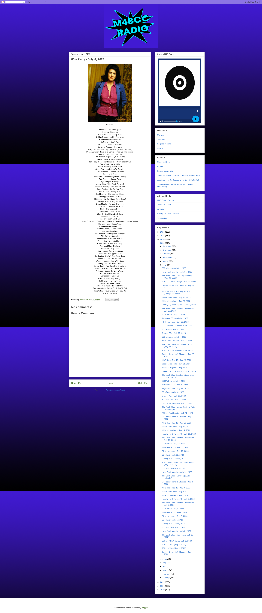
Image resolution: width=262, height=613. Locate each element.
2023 (162, 243)
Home (110, 383)
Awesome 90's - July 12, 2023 (175, 447)
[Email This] (106, 299)
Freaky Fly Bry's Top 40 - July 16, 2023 (179, 434)
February (167, 574)
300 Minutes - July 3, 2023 (173, 527)
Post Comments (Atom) (115, 390)
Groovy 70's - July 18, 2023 (174, 396)
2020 (162, 590)
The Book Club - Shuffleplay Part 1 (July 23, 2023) (177, 345)
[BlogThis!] (109, 299)
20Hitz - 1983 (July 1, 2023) (174, 548)
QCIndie (160, 209)
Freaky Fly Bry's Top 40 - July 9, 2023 (178, 499)
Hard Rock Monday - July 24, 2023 (177, 341)
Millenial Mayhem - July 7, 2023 (175, 495)
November (167, 250)
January (166, 577)
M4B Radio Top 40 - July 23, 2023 (176, 360)
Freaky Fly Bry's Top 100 (168, 214)
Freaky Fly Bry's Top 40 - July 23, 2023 (179, 371)
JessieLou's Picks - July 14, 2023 (176, 426)
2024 (162, 239)
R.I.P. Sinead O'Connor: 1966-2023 (177, 326)
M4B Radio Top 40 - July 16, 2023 (176, 423)
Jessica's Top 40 (164, 205)
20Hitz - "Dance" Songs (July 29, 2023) (179, 281)
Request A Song (164, 144)
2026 (162, 232)
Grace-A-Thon (163, 162)
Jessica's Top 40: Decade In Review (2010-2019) (178, 180)
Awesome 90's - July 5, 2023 (174, 512)
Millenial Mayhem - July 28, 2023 (176, 301)
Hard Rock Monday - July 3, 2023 (176, 531)
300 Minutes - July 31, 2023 (174, 268)
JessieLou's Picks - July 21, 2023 (176, 364)
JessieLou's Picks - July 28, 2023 (176, 297)
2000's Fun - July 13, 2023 (173, 444)
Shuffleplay (162, 218)
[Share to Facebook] (114, 299)
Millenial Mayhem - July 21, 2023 (176, 367)
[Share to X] (112, 299)
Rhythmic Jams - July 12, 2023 (175, 451)
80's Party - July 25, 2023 (173, 329)
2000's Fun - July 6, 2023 (173, 509)
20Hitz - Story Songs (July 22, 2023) (177, 350)
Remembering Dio (165, 171)
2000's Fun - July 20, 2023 (173, 381)
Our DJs (160, 135)
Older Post (143, 383)
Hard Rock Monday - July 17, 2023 (177, 403)
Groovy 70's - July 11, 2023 (174, 458)
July (164, 265)
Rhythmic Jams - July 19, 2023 (175, 388)
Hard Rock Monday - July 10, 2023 (177, 472)
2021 (162, 586)
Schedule (161, 139)
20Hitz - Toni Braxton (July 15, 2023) (177, 413)
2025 (162, 235)
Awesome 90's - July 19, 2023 (175, 385)
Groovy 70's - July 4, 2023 (173, 524)
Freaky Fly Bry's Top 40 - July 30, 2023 (179, 305)
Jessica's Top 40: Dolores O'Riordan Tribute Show (178, 175)
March (166, 570)
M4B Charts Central (165, 200)
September (168, 257)
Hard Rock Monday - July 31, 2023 (177, 272)
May (165, 563)
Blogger (145, 608)
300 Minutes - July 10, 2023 (174, 468)
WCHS (160, 166)
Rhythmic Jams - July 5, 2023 (174, 516)
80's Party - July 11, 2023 (173, 455)
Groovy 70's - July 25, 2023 (174, 333)
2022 (162, 582)
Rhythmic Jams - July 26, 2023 (175, 322)
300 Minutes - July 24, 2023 (174, 337)
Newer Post (77, 383)
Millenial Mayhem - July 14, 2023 (176, 430)
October (166, 254)
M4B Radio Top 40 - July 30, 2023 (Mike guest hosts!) (176, 292)
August (166, 261)
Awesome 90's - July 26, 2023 (175, 318)
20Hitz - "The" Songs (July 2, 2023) (177, 541)
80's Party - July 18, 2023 (173, 392)
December (167, 246)
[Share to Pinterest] (117, 299)
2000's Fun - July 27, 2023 (173, 314)
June (165, 559)
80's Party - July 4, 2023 (172, 520)
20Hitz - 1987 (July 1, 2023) (174, 544)
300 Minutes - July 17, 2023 (174, 399)
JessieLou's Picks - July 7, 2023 (175, 491)
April (165, 566)
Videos (160, 148)
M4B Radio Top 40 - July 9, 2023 (176, 488)
